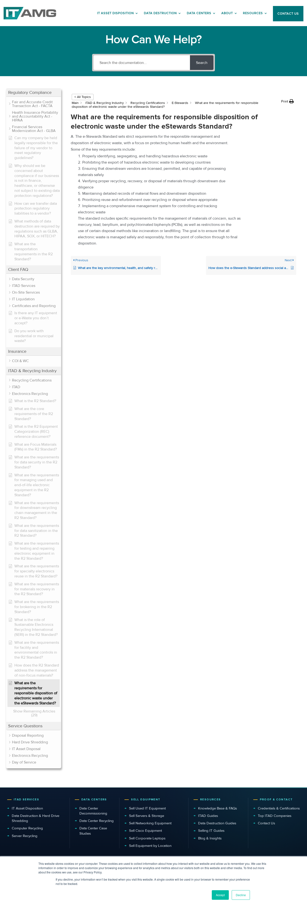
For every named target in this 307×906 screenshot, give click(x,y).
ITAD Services (26, 799)
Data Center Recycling (96, 821)
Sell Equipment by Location (150, 845)
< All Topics (82, 97)
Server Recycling (24, 836)
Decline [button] (241, 895)
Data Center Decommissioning (93, 810)
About (227, 13)
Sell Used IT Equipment (147, 808)
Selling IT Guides (211, 830)
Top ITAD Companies (274, 816)
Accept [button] (220, 895)
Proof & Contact (276, 799)
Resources (253, 13)
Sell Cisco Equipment (145, 830)
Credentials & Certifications (279, 808)
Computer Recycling (27, 828)
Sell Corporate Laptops (147, 838)
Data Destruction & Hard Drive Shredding (35, 818)
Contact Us (266, 823)
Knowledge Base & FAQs (217, 808)
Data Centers (199, 13)
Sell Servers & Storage (146, 816)
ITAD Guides (208, 816)
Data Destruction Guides (217, 823)
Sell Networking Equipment (150, 823)
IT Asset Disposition (27, 808)
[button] (33, 92)
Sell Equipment (145, 799)
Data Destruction (160, 13)
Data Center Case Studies (93, 830)
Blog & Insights (210, 838)
